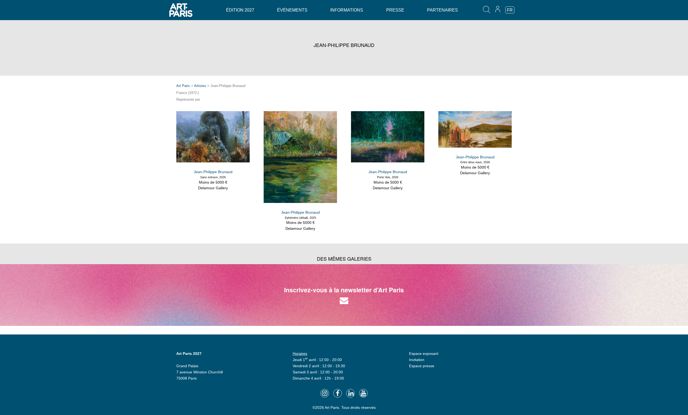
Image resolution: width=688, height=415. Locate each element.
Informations (346, 10)
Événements (292, 10)
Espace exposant (423, 353)
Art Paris (183, 86)
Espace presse (421, 366)
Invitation (416, 360)
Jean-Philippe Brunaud (213, 172)
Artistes (200, 86)
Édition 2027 (240, 10)
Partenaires (442, 10)
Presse (395, 10)
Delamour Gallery (213, 188)
